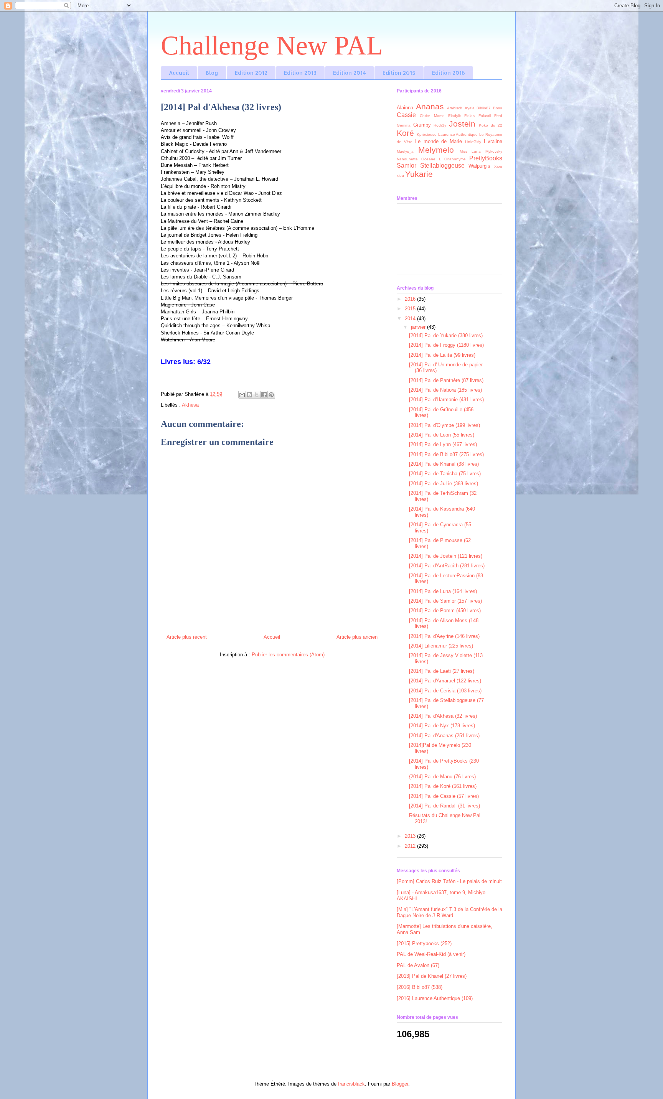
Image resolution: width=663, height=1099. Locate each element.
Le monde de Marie (438, 141)
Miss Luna (470, 151)
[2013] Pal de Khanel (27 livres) (432, 976)
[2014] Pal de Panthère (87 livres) (446, 380)
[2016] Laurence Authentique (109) (435, 998)
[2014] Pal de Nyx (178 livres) (442, 725)
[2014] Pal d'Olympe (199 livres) (444, 425)
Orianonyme (455, 159)
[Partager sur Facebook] (264, 395)
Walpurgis (479, 166)
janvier (419, 327)
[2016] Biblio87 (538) (419, 987)
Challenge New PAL (272, 45)
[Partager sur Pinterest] (271, 395)
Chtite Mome (432, 116)
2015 (411, 308)
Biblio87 (484, 108)
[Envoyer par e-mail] (242, 395)
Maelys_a (405, 151)
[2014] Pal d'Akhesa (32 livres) (443, 716)
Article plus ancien (357, 637)
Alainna (405, 107)
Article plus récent (187, 637)
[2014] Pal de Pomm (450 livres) (445, 610)
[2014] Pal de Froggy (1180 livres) (446, 345)
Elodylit (454, 116)
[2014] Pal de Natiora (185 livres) (445, 390)
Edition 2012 (251, 72)
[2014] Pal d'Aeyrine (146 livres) (444, 636)
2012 (411, 846)
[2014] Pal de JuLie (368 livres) (443, 483)
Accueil (179, 72)
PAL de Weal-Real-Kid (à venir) (431, 954)
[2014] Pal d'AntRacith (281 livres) (447, 565)
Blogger (400, 1084)
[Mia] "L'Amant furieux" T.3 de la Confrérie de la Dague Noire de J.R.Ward (449, 912)
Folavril (484, 116)
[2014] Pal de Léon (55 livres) (441, 435)
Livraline (493, 141)
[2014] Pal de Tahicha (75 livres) (445, 473)
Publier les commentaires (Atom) (288, 654)
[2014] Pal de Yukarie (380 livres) (446, 335)
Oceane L (431, 159)
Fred (498, 116)
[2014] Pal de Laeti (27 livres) (441, 671)
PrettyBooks (485, 158)
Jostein (462, 123)
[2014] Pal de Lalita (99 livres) (442, 355)
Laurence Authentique (458, 134)
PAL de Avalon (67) (418, 965)
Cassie (406, 115)
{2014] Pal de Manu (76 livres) (442, 776)
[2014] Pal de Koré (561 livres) (443, 786)
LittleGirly (473, 142)
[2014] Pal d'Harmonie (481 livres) (446, 399)
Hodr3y (440, 125)
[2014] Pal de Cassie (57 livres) (444, 796)
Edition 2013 (300, 72)
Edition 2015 (399, 72)
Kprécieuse (427, 134)
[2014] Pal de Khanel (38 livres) (444, 464)
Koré (405, 133)
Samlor (406, 165)
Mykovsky (493, 151)
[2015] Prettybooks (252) (424, 943)
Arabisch (454, 108)
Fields (469, 116)
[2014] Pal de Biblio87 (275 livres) (446, 454)
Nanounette (407, 159)
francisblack (351, 1084)
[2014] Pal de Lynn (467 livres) (443, 444)
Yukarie (419, 174)
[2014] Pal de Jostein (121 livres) (445, 556)
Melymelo (436, 149)
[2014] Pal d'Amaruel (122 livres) (445, 681)
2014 (411, 318)
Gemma (404, 125)
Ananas (430, 106)
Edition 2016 (448, 72)
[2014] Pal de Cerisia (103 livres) (445, 691)
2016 (411, 299)
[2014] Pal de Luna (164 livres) (443, 591)
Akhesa (190, 405)
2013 (411, 836)
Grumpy (422, 125)
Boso (497, 108)
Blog (212, 72)
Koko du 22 (490, 125)
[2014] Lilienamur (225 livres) (441, 646)
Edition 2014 (349, 72)
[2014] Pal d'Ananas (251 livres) (444, 735)
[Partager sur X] (257, 395)
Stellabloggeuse (442, 165)
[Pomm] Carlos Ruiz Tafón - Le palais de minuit (449, 881)
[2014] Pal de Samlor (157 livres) (445, 601)
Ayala (470, 108)
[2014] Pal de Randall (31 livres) (444, 806)
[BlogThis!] (249, 395)
